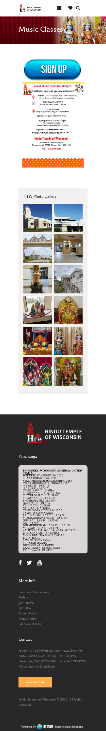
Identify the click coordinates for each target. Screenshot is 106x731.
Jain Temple (26, 603)
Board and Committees (33, 592)
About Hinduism (29, 613)
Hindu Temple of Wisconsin (37, 699)
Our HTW (25, 608)
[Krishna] (68, 341)
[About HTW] (37, 248)
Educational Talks (29, 624)
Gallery (23, 597)
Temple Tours (27, 619)
